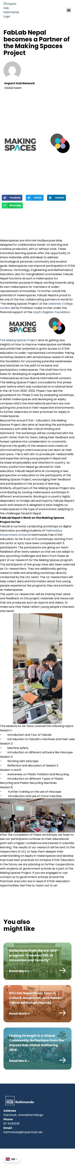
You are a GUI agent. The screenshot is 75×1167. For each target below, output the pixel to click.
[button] (69, 10)
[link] (37, 961)
